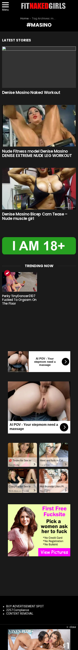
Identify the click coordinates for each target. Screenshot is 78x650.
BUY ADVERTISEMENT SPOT (25, 606)
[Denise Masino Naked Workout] (39, 67)
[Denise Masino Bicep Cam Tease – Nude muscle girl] (39, 188)
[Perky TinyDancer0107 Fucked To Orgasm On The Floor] (19, 282)
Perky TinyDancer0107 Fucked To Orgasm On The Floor (19, 300)
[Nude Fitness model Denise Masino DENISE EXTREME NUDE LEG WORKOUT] (39, 126)
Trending (7, 273)
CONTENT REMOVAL (19, 613)
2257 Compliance (17, 610)
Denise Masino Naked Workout (31, 92)
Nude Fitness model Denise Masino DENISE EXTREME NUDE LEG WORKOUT (37, 153)
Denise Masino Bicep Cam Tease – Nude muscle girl (34, 216)
